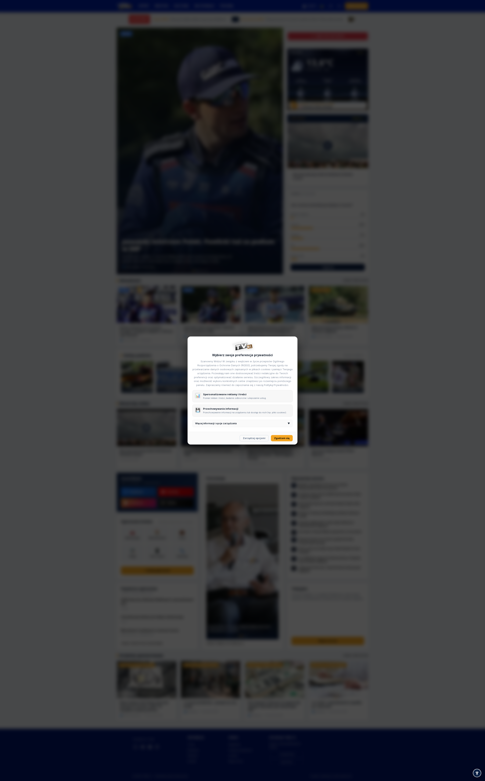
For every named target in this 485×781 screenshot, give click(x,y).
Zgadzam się (281, 438)
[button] (477, 773)
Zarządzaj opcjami (254, 438)
